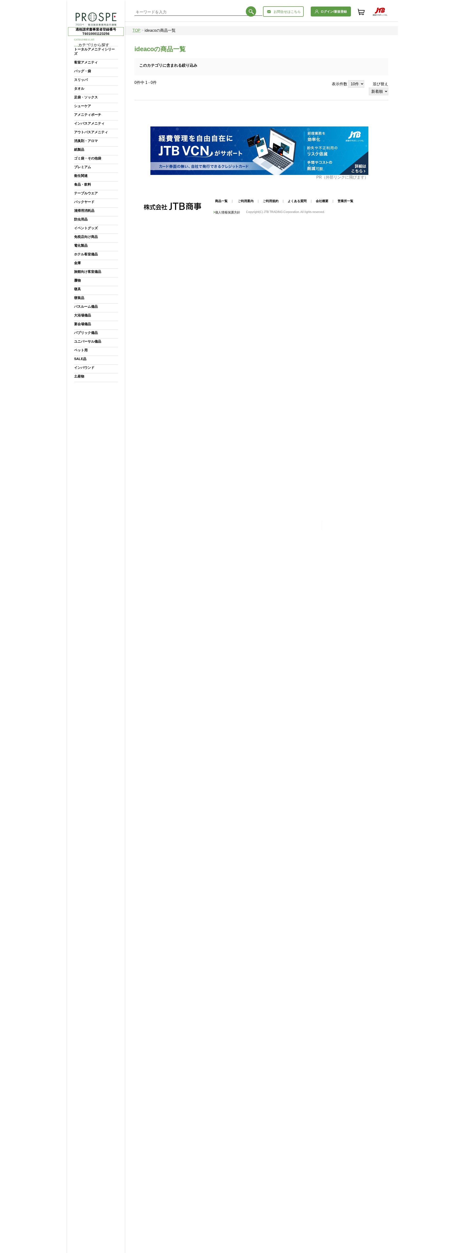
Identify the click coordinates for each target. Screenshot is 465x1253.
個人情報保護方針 (227, 212)
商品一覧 (221, 201)
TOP (136, 30)
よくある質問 (297, 201)
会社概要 (322, 201)
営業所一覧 (345, 201)
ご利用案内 (246, 201)
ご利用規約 (271, 201)
